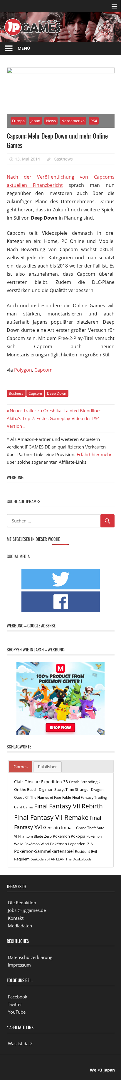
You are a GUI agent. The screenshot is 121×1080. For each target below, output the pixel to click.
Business (16, 393)
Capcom (43, 370)
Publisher (47, 767)
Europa (18, 120)
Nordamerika (73, 120)
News (51, 120)
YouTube (17, 1012)
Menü (24, 48)
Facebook (17, 997)
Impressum (19, 965)
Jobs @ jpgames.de (27, 910)
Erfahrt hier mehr (94, 454)
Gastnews (63, 159)
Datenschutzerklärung (30, 957)
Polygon (23, 370)
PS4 (93, 120)
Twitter (15, 1004)
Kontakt (15, 918)
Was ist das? (20, 1043)
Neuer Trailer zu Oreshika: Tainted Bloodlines (55, 410)
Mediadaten (20, 926)
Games (21, 767)
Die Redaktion (22, 902)
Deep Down (56, 393)
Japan (35, 120)
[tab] (20, 766)
